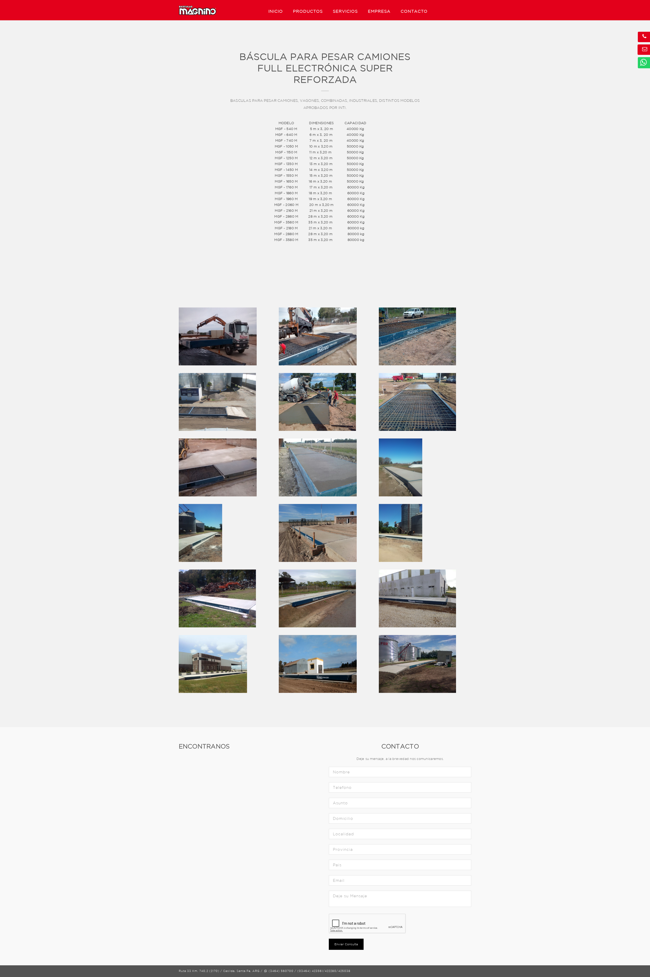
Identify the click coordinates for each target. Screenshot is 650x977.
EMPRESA (379, 11)
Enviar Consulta (346, 944)
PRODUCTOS (308, 11)
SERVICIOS (345, 11)
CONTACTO (414, 11)
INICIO (275, 11)
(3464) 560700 (281, 970)
